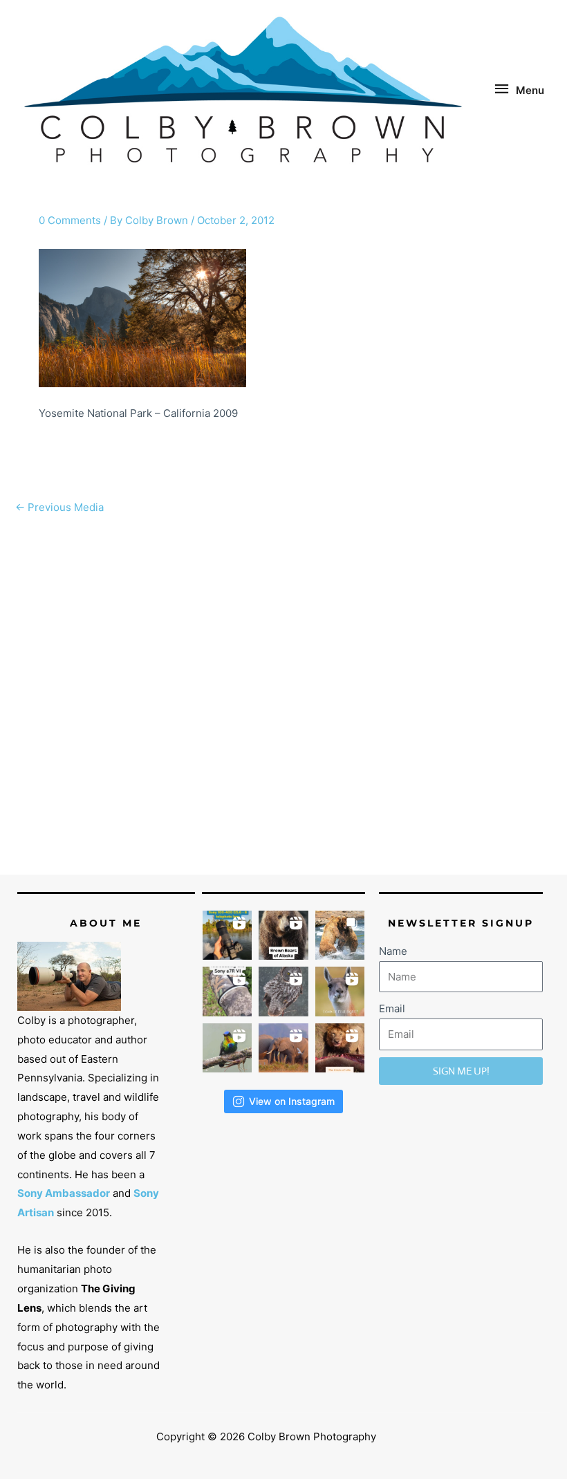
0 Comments (70, 220)
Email (392, 1008)
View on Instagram (292, 1101)
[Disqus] (283, 695)
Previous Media (59, 507)
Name (393, 951)
